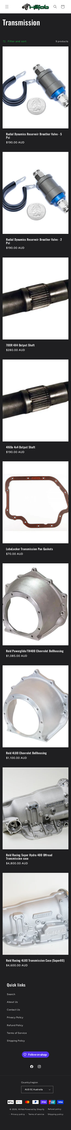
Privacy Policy (15, 1017)
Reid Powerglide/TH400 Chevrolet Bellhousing (35, 651)
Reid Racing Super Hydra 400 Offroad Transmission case (29, 856)
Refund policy (54, 1109)
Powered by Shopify (34, 1109)
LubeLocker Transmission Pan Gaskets (29, 549)
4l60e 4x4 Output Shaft (20, 447)
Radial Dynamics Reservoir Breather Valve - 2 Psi (34, 241)
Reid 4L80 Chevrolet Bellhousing (26, 753)
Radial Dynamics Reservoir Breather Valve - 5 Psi (34, 135)
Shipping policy (55, 1114)
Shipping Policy (16, 1040)
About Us (12, 1002)
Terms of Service (17, 1033)
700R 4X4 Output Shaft (20, 345)
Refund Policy (15, 1025)
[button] (7, 6)
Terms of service (36, 1114)
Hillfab (21, 1109)
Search (11, 994)
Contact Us (13, 1009)
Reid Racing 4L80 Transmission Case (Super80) (35, 960)
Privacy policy (18, 1114)
